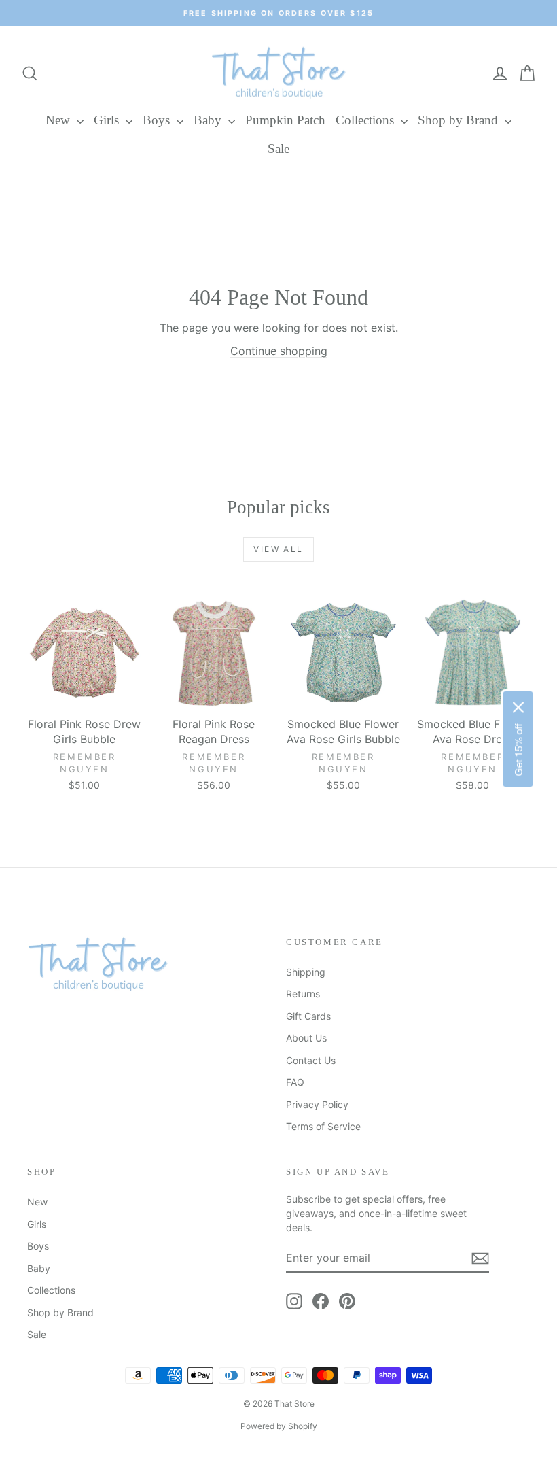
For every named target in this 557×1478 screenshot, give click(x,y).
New (59, 120)
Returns (303, 993)
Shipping (305, 972)
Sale (278, 148)
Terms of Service (323, 1126)
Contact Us (311, 1060)
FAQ (295, 1082)
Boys (158, 120)
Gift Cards (308, 1016)
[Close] (518, 707)
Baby (209, 120)
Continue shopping (278, 351)
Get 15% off (518, 750)
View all (278, 549)
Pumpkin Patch (285, 120)
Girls (108, 120)
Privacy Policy (317, 1104)
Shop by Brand (459, 120)
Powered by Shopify (278, 1426)
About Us (306, 1038)
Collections (366, 120)
